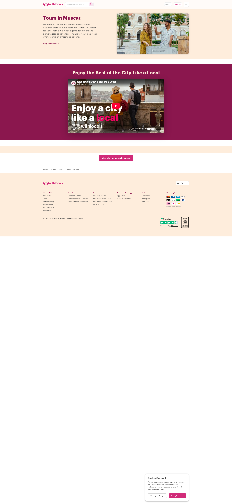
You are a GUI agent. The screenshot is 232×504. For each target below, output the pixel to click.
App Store (121, 196)
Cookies (73, 218)
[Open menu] (186, 4)
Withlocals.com (54, 218)
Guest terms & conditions (78, 201)
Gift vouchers (48, 207)
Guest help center (75, 196)
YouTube (145, 201)
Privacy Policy (65, 218)
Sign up (178, 4)
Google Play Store (124, 199)
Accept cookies (177, 496)
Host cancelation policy (102, 199)
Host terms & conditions (102, 201)
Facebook (146, 196)
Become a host (98, 204)
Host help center (99, 196)
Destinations (48, 204)
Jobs (45, 199)
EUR (167, 4)
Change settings (157, 496)
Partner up (47, 210)
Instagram (146, 199)
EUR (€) (180, 183)
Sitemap (80, 218)
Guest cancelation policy (78, 199)
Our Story (47, 196)
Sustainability (48, 201)
